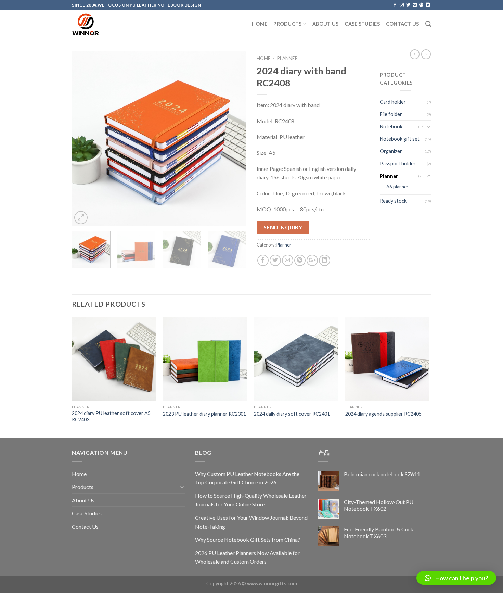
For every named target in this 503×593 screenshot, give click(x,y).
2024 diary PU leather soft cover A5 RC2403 (111, 416)
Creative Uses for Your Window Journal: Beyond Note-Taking (251, 522)
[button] (456, 578)
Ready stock (393, 201)
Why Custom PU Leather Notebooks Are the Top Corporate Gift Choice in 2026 (247, 478)
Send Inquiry (282, 227)
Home (259, 24)
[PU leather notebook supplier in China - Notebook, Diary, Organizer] (106, 24)
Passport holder (398, 163)
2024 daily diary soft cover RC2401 (292, 414)
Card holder (393, 102)
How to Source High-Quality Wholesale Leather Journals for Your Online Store (251, 500)
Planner (287, 58)
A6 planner (397, 186)
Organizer (391, 151)
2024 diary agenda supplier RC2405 (383, 414)
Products (287, 24)
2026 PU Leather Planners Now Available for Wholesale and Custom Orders (247, 557)
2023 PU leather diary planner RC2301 (204, 414)
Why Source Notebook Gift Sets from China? (247, 539)
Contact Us (402, 24)
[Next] (234, 138)
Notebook (391, 126)
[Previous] (84, 138)
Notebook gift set (400, 139)
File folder (391, 114)
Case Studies (362, 24)
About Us (325, 24)
